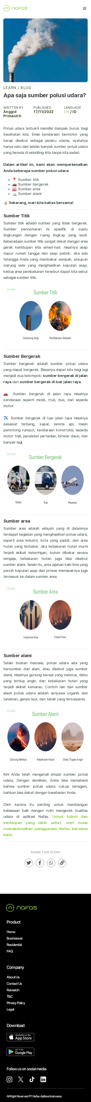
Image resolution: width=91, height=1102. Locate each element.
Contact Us (14, 983)
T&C (10, 996)
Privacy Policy (16, 1003)
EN (66, 112)
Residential (14, 945)
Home (11, 932)
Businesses (15, 938)
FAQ (10, 951)
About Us (13, 977)
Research (13, 990)
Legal (10, 1009)
